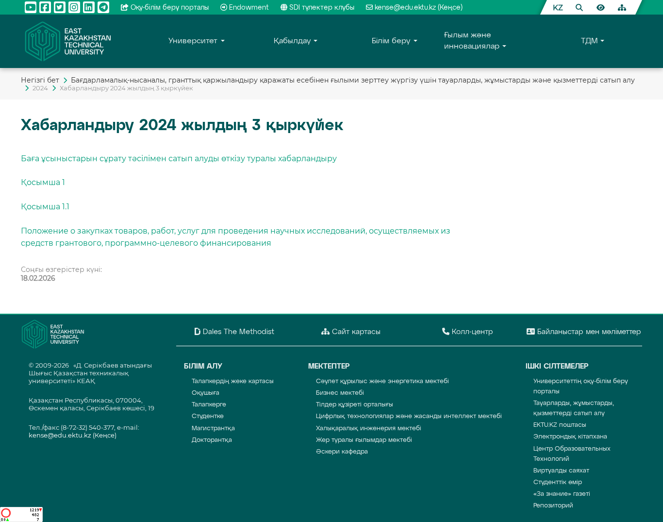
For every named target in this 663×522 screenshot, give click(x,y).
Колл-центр (471, 332)
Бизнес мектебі (340, 393)
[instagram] (74, 7)
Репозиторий (553, 506)
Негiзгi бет (40, 80)
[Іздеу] (579, 7)
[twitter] (60, 7)
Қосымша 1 (43, 182)
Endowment (249, 7)
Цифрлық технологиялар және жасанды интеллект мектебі (409, 416)
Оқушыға (205, 393)
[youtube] (30, 7)
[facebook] (45, 7)
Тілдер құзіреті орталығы (354, 405)
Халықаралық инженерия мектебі (368, 428)
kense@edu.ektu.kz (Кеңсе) (419, 7)
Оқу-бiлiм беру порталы (170, 7)
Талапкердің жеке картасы (233, 381)
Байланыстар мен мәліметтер (588, 332)
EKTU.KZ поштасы (559, 425)
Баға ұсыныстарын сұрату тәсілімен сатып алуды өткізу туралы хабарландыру (179, 158)
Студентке (208, 416)
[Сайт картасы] (621, 7)
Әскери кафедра (342, 452)
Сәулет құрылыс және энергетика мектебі (382, 381)
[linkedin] (89, 7)
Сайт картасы (355, 332)
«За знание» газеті (561, 494)
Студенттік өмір (557, 482)
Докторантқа (212, 440)
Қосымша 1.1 (45, 206)
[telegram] (103, 7)
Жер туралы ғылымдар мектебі (364, 440)
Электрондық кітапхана (570, 437)
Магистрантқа (213, 428)
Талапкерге (209, 405)
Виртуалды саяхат (561, 471)
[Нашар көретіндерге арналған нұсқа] (600, 7)
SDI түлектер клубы (321, 7)
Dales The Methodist (237, 332)
